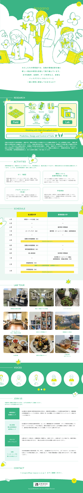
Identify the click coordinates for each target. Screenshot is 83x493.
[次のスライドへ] (44, 389)
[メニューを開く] (79, 4)
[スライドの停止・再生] (41, 389)
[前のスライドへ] (39, 389)
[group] (24, 379)
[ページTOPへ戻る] (74, 480)
